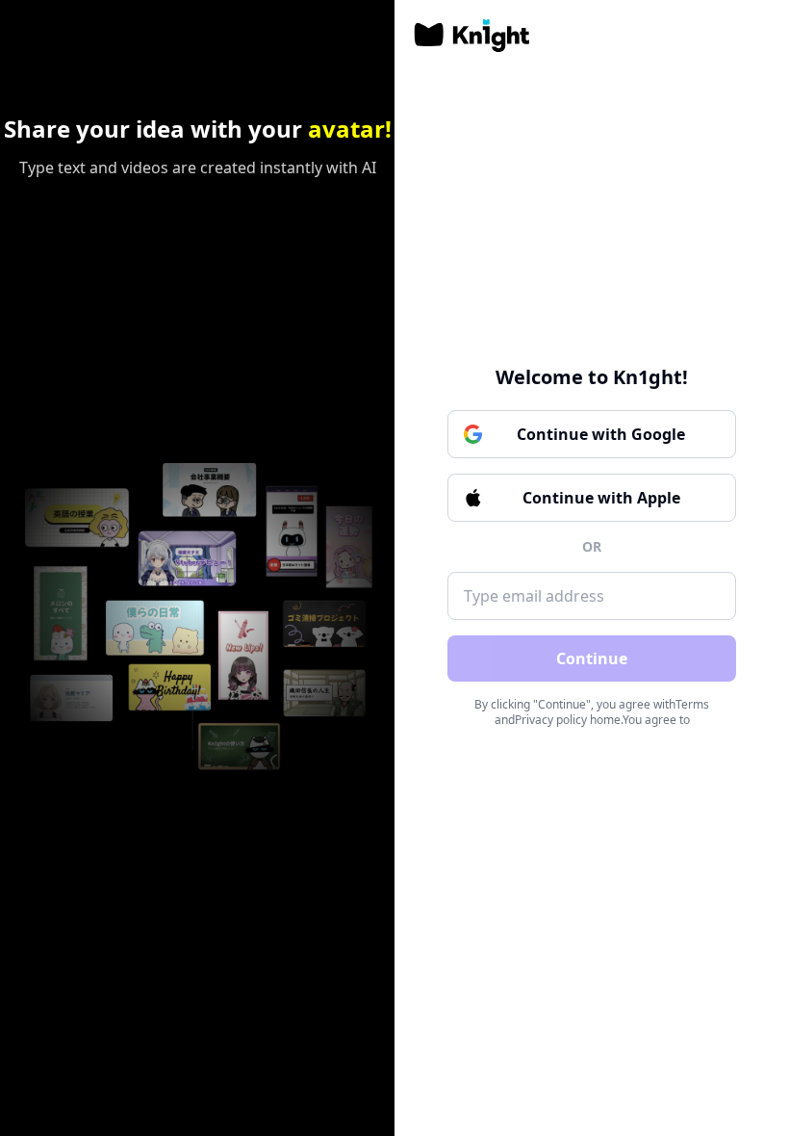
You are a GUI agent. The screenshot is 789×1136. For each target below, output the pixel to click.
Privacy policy (551, 719)
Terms (692, 704)
